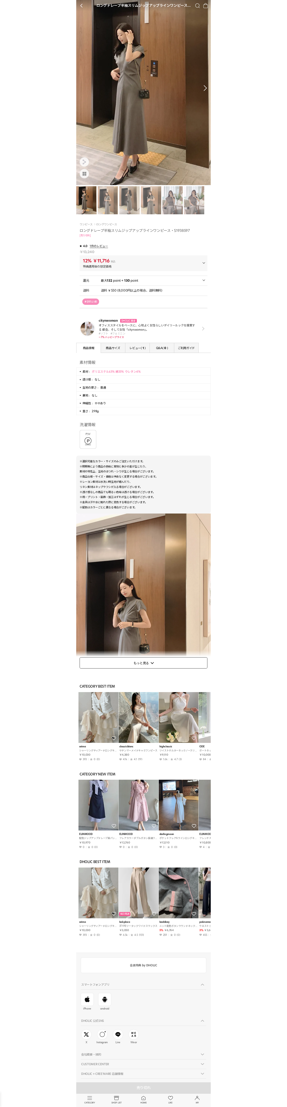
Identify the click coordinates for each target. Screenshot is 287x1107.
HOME (143, 1102)
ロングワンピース (106, 224)
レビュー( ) (137, 348)
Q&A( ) (162, 348)
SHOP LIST (116, 1102)
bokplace (124, 922)
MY (197, 1102)
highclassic (165, 746)
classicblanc (126, 746)
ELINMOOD (85, 834)
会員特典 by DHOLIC (143, 965)
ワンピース (86, 224)
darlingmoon (166, 834)
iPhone (87, 1008)
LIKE (170, 1102)
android (104, 1008)
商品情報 (88, 348)
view (202, 328)
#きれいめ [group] (91, 301)
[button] (204, 88)
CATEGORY (89, 1102)
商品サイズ (113, 348)
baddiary (164, 922)
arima (82, 746)
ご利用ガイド (186, 348)
